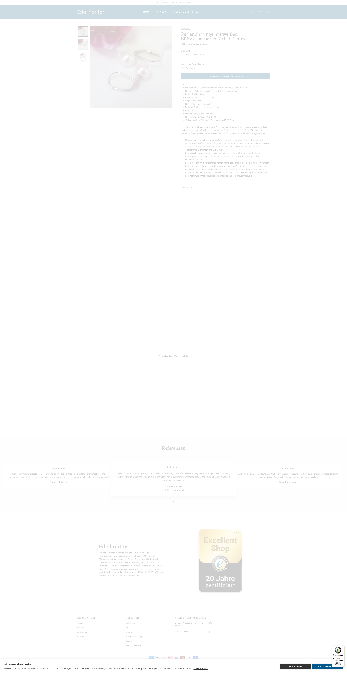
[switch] (338, 663)
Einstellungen (295, 666)
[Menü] (342, 647)
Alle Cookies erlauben (327, 666)
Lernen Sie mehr (200, 668)
